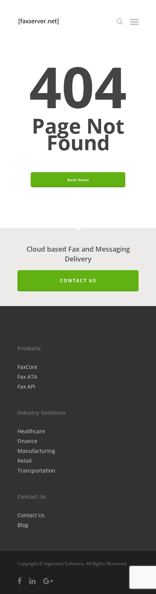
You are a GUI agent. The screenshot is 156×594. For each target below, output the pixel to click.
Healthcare (31, 431)
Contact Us (78, 280)
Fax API (26, 386)
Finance (27, 441)
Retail (24, 460)
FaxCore (27, 366)
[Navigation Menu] (134, 21)
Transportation (36, 470)
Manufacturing (36, 450)
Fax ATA (27, 376)
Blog (22, 525)
